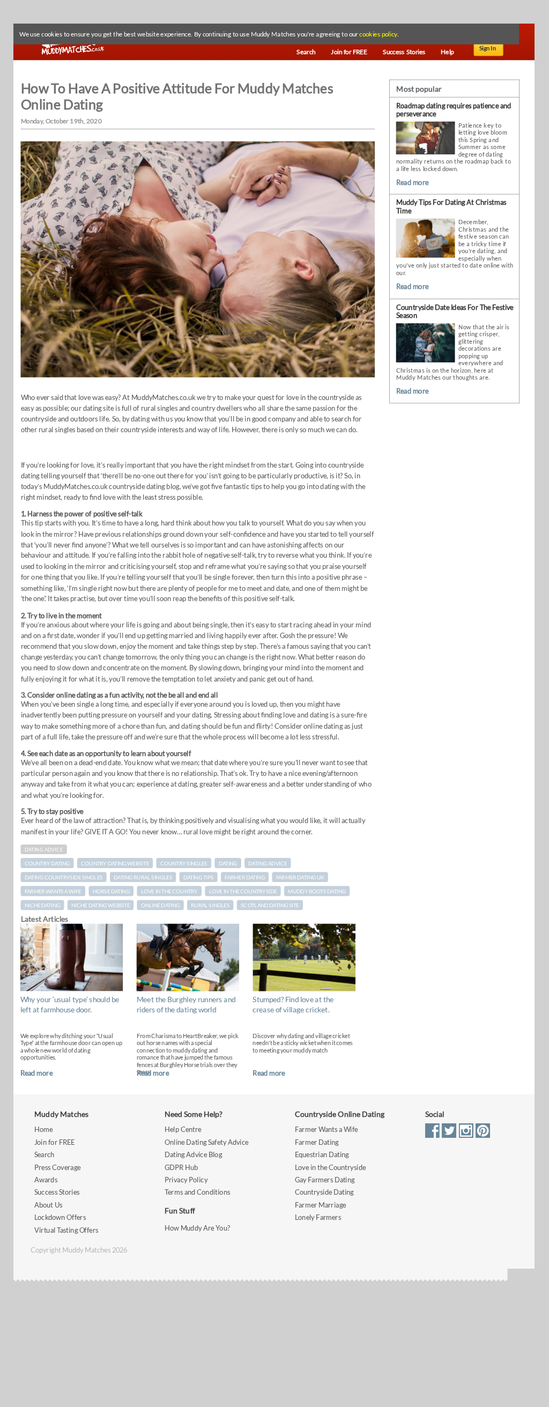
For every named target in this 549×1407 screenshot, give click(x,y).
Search (44, 1155)
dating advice (267, 863)
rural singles (210, 905)
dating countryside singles (64, 877)
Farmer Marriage (320, 1205)
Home (43, 1129)
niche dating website (100, 905)
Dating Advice (44, 850)
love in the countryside (243, 891)
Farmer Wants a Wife (326, 1129)
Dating (228, 863)
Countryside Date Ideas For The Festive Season (455, 311)
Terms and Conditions (197, 1192)
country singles (183, 863)
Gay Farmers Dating (325, 1180)
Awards (45, 1180)
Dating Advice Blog (193, 1155)
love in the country (169, 891)
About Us (48, 1205)
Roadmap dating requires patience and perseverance (453, 109)
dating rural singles (143, 877)
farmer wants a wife (53, 891)
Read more (36, 1073)
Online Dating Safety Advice (207, 1142)
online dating (160, 905)
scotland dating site (270, 905)
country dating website (115, 863)
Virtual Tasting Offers (66, 1230)
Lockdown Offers (60, 1217)
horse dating (111, 891)
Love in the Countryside (330, 1167)
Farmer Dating (317, 1142)
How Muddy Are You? (197, 1228)
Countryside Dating (324, 1192)
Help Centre (183, 1129)
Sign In (487, 48)
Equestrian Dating (322, 1155)
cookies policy (378, 34)
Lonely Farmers (318, 1217)
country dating (47, 863)
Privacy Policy (186, 1180)
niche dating (43, 905)
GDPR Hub (181, 1167)
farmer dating (245, 877)
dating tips (198, 877)
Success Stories (57, 1192)
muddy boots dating (317, 891)
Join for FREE (54, 1142)
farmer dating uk (300, 877)
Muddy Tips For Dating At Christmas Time (451, 206)
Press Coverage (57, 1167)
